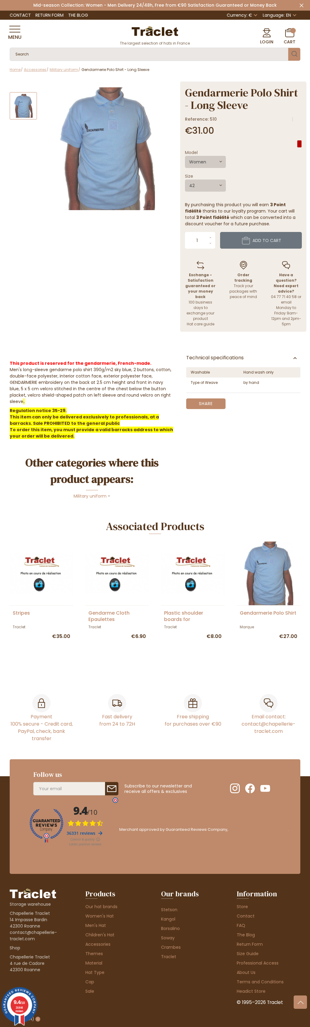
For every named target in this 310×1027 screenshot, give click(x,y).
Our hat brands (101, 907)
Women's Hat (99, 916)
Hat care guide (200, 324)
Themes (94, 954)
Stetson (169, 910)
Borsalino (170, 928)
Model (191, 152)
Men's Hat (95, 925)
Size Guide (248, 954)
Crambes (171, 947)
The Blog (78, 15)
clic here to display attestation (258, 829)
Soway (168, 938)
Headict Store (251, 991)
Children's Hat (99, 935)
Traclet (168, 957)
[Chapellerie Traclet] (155, 31)
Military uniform (90, 496)
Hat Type (94, 972)
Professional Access (258, 963)
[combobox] (205, 162)
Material (93, 963)
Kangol (168, 919)
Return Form (49, 15)
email (286, 302)
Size (189, 176)
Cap (89, 982)
